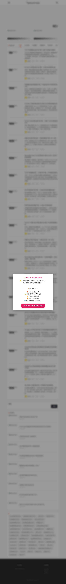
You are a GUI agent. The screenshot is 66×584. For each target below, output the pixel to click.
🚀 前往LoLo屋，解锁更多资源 (33, 305)
